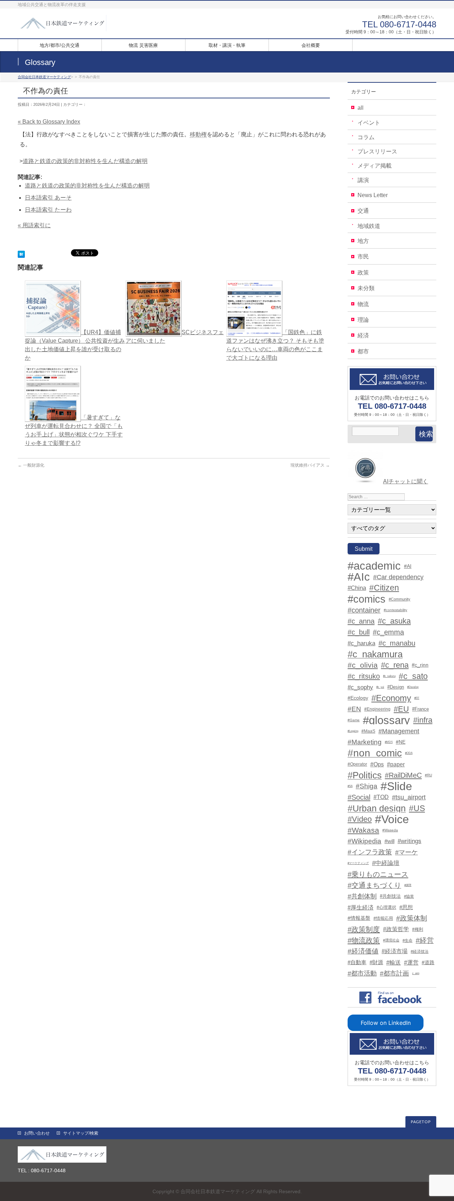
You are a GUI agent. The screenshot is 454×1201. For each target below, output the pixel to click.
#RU (428, 775)
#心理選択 (386, 907)
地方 (363, 241)
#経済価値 (363, 951)
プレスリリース (377, 151)
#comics (367, 599)
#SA (350, 786)
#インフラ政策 (370, 852)
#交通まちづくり (374, 885)
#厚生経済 (360, 907)
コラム (366, 137)
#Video (360, 819)
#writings (409, 841)
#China (357, 588)
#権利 (417, 929)
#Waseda (390, 830)
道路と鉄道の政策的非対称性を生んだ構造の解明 (85, 161)
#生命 (408, 940)
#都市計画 (394, 973)
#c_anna (361, 621)
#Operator (357, 764)
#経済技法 (419, 951)
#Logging (353, 731)
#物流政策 (364, 940)
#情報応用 (383, 918)
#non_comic (375, 753)
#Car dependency (398, 577)
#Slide (396, 786)
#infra (422, 720)
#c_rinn (420, 665)
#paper (396, 764)
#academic (374, 566)
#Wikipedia (364, 841)
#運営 (411, 962)
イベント (369, 123)
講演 (363, 180)
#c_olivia (363, 665)
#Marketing (365, 742)
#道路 (428, 962)
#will (389, 841)
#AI (407, 566)
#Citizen (384, 588)
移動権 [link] (198, 134)
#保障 (407, 885)
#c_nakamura (375, 654)
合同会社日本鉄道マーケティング (218, 1191)
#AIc (359, 577)
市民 (363, 257)
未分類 (366, 288)
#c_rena (395, 665)
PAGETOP (421, 1122)
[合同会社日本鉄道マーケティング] (62, 23)
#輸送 (393, 962)
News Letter (373, 195)
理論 (363, 320)
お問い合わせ (37, 1133)
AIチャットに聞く (405, 481)
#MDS (389, 742)
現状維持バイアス (310, 465)
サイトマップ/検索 (80, 1133)
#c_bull (359, 632)
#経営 (425, 940)
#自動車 (357, 962)
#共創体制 (362, 896)
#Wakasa (363, 830)
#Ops (377, 764)
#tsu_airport (409, 797)
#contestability (395, 610)
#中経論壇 (385, 863)
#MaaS (368, 731)
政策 (363, 273)
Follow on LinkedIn (386, 1022)
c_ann (415, 973)
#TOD (381, 797)
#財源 (376, 962)
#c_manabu (396, 643)
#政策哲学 (396, 929)
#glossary (386, 720)
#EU (401, 709)
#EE (416, 698)
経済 (363, 335)
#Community (399, 599)
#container (364, 610)
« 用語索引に (34, 225)
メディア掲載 (375, 166)
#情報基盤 (359, 918)
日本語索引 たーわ (48, 210)
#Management (398, 731)
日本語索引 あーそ (48, 198)
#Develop (413, 687)
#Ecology (358, 698)
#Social (359, 797)
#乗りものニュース (378, 874)
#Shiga (366, 786)
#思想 (406, 907)
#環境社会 (391, 940)
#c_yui (380, 687)
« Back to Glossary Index (49, 122)
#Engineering (377, 709)
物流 (363, 304)
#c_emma (388, 632)
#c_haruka (361, 643)
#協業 (409, 896)
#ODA (409, 753)
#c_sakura (389, 676)
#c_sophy (360, 687)
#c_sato (413, 676)
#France (420, 709)
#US (417, 808)
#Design (395, 687)
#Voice (392, 819)
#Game (354, 720)
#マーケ (406, 852)
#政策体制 (411, 918)
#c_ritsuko (364, 676)
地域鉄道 (369, 226)
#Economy (391, 698)
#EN (354, 709)
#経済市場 (395, 951)
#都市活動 (362, 973)
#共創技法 (390, 896)
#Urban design (377, 808)
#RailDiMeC (403, 775)
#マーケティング (358, 863)
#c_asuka (394, 621)
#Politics (365, 775)
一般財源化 (31, 465)
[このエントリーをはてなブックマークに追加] (21, 253)
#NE (400, 742)
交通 (363, 211)
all (361, 108)
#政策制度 (364, 929)
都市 (363, 351)
